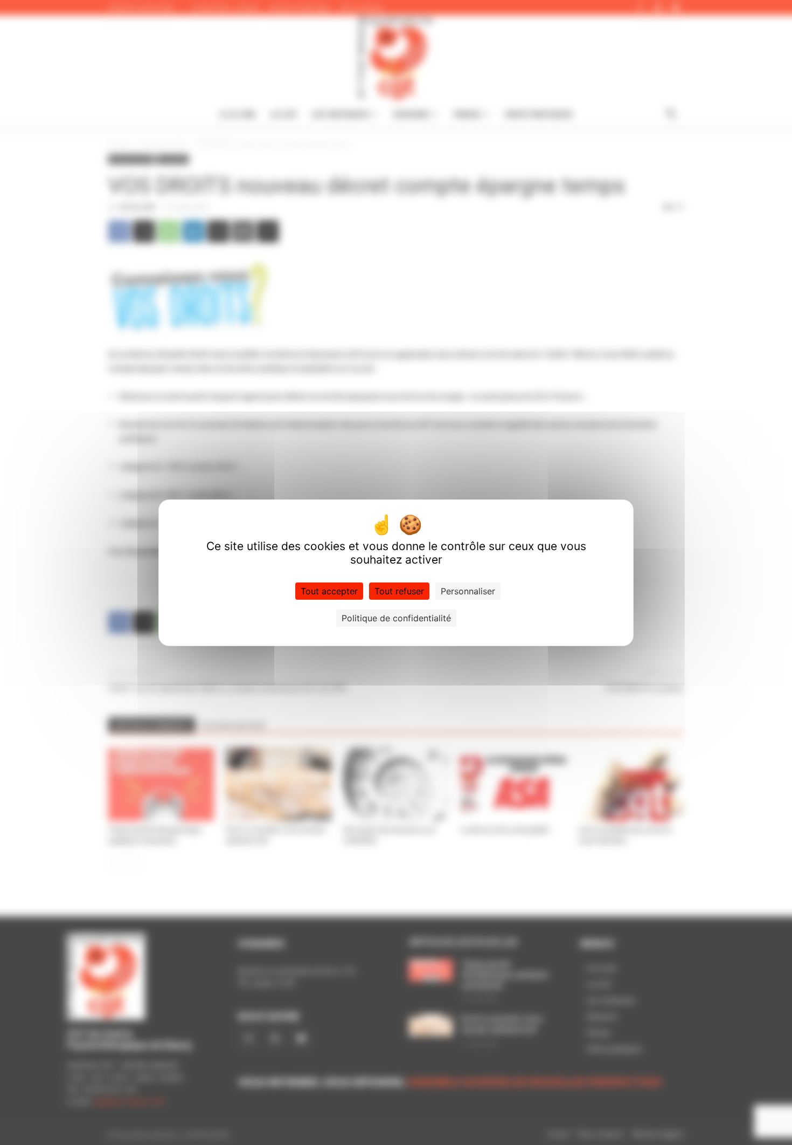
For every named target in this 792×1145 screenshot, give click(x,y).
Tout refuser (399, 591)
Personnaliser (468, 591)
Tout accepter (329, 591)
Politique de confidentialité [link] (396, 618)
